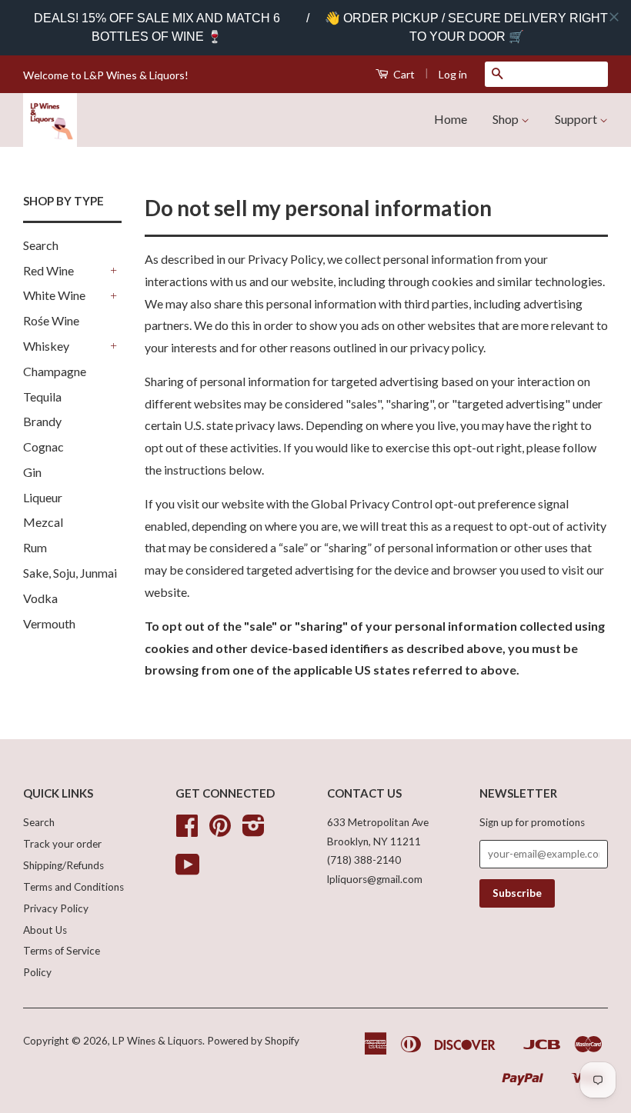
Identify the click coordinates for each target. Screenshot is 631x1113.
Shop (506, 119)
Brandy (42, 421)
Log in (453, 74)
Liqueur (42, 497)
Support (577, 119)
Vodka (40, 598)
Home (450, 119)
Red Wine (48, 270)
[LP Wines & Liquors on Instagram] (253, 831)
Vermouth (49, 623)
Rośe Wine (51, 320)
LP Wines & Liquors (157, 1041)
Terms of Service (61, 951)
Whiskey (46, 345)
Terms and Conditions (73, 887)
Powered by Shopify (253, 1041)
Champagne (54, 371)
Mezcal (43, 522)
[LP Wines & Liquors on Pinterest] (220, 831)
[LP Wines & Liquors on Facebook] (187, 831)
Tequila (42, 396)
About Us (45, 930)
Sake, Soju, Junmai (70, 572)
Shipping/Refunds (63, 865)
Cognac (43, 446)
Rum (35, 547)
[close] (614, 17)
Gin (32, 472)
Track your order (62, 844)
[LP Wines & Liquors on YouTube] (187, 870)
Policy (37, 972)
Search (40, 245)
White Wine (54, 295)
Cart (403, 74)
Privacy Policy (55, 908)
